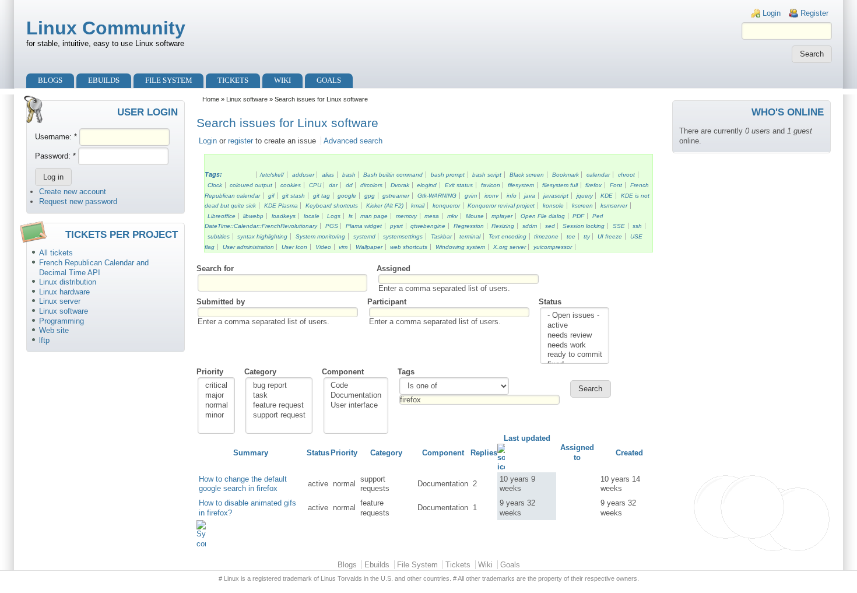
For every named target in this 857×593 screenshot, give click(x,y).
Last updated (527, 438)
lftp (44, 340)
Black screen (527, 174)
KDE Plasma (281, 205)
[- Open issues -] (574, 316)
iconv (491, 195)
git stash (293, 195)
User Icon (294, 247)
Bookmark (565, 174)
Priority (209, 371)
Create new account (72, 191)
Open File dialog (543, 216)
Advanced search (353, 140)
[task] (279, 396)
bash (349, 174)
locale (311, 216)
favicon (490, 185)
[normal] (216, 405)
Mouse (475, 216)
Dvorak (400, 185)
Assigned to (577, 452)
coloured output (251, 185)
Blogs (50, 80)
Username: (56, 136)
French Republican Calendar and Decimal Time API (94, 267)
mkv (452, 216)
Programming (61, 321)
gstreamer (395, 195)
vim (343, 247)
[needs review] (574, 336)
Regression (469, 226)
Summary (250, 452)
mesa (431, 216)
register (240, 140)
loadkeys (284, 216)
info (512, 195)
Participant (386, 301)
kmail (417, 205)
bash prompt (448, 174)
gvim (471, 195)
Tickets (232, 80)
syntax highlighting (262, 236)
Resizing (502, 226)
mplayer (501, 216)
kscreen (582, 205)
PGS (331, 226)
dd (349, 185)
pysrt (396, 226)
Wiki (282, 80)
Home (210, 99)
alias (328, 174)
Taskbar (441, 236)
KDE (606, 195)
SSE (619, 226)
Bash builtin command (393, 174)
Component (343, 371)
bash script (486, 174)
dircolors (371, 185)
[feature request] (279, 405)
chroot (626, 174)
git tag (321, 195)
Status (550, 301)
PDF (578, 216)
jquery (585, 195)
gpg (369, 195)
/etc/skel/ (272, 174)
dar (333, 185)
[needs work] (574, 345)
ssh (637, 226)
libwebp (253, 216)
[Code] (355, 386)
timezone (546, 236)
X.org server (509, 247)
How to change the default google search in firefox (243, 484)
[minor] (216, 415)
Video (323, 247)
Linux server (59, 301)
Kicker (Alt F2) (384, 205)
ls (351, 216)
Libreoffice (222, 216)
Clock (215, 185)
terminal (469, 236)
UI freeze (610, 236)
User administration (248, 247)
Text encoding (507, 236)
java (529, 195)
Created (629, 452)
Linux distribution (67, 282)
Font (616, 185)
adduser (303, 174)
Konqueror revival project (501, 205)
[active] (574, 326)
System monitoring (320, 236)
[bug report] (279, 386)
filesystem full (560, 185)
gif (271, 195)
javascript (555, 195)
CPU (315, 185)
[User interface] (355, 405)
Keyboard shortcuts (331, 205)
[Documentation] (355, 396)
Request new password (78, 201)
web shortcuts (408, 247)
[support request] (279, 415)
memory (406, 216)
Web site (54, 330)
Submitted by (220, 301)
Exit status (459, 185)
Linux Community (105, 27)
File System (168, 80)
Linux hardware (64, 291)
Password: (55, 156)
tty (587, 236)
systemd (364, 236)
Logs (333, 216)
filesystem (521, 185)
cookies (290, 185)
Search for (215, 268)
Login (772, 13)
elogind (427, 185)
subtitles (219, 236)
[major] (216, 396)
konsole (553, 205)
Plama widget (364, 226)
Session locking (584, 226)
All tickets (56, 252)
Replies (483, 452)
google (347, 195)
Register (814, 13)
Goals (329, 80)
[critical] (216, 386)
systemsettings (403, 236)
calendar (598, 174)
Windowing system (460, 247)
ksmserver (613, 205)
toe (571, 236)
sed (550, 226)
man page (374, 216)
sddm (529, 226)
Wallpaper (369, 247)
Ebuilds (104, 80)
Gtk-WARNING (436, 195)
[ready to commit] (574, 355)
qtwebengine (427, 226)
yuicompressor (552, 247)
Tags (406, 371)
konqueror (446, 205)
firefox (593, 185)
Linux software (63, 311)
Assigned (393, 268)
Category (260, 371)
